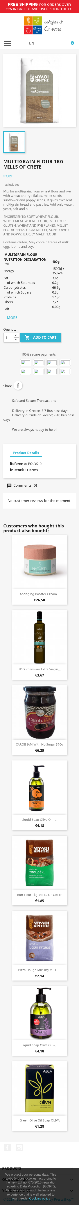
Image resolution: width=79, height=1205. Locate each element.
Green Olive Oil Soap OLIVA (40, 1120)
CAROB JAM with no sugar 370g (39, 744)
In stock (17, 470)
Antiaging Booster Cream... (39, 594)
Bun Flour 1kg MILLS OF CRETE (39, 895)
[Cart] (72, 43)
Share (18, 385)
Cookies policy (39, 1198)
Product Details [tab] (26, 452)
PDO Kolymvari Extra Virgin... (39, 669)
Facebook (7, 1147)
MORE (12, 317)
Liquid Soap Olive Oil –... (39, 819)
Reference (18, 463)
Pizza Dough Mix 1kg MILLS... (39, 970)
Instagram (19, 1147)
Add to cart (40, 337)
